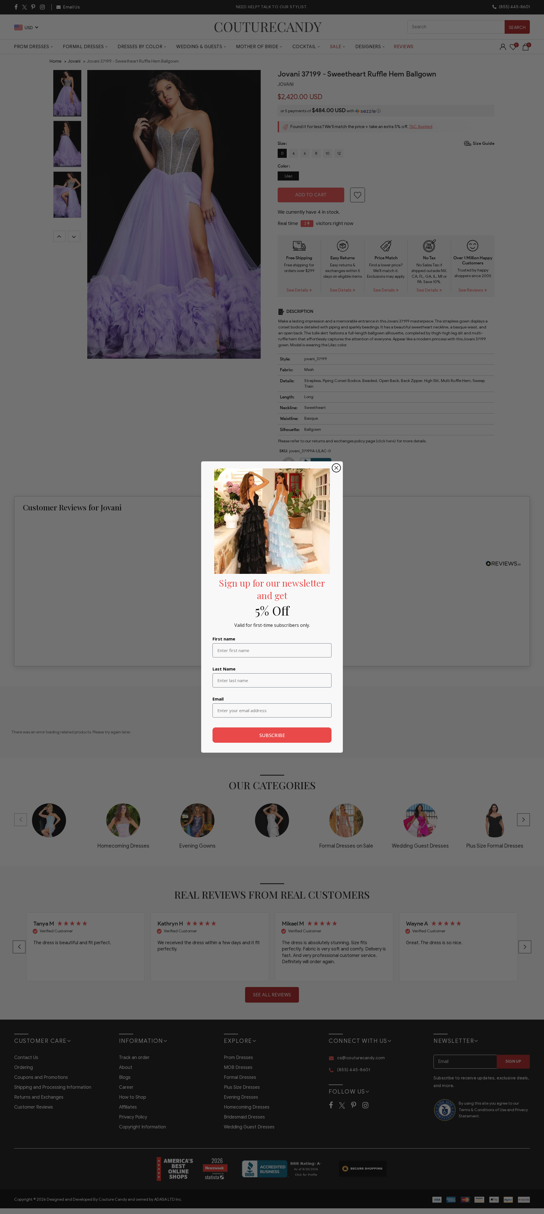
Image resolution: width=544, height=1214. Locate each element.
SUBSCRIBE (272, 735)
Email (218, 699)
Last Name (223, 669)
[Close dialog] (336, 468)
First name (223, 639)
